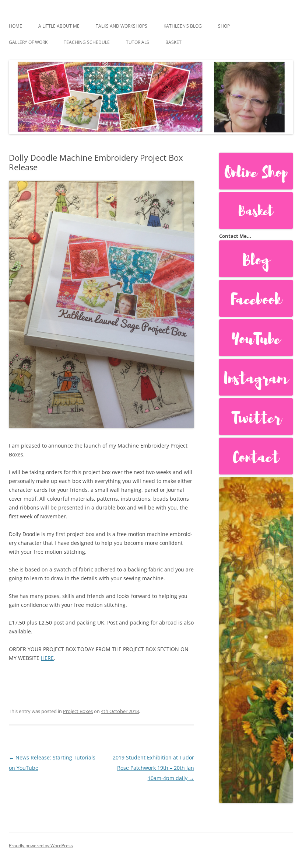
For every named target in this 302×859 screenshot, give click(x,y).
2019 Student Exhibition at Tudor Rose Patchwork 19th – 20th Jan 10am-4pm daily (153, 768)
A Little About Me (59, 26)
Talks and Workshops (121, 26)
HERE (47, 657)
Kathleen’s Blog (183, 26)
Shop (224, 26)
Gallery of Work (28, 42)
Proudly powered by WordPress (41, 845)
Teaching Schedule (87, 42)
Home (15, 26)
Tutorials (137, 42)
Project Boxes (78, 711)
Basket (173, 42)
